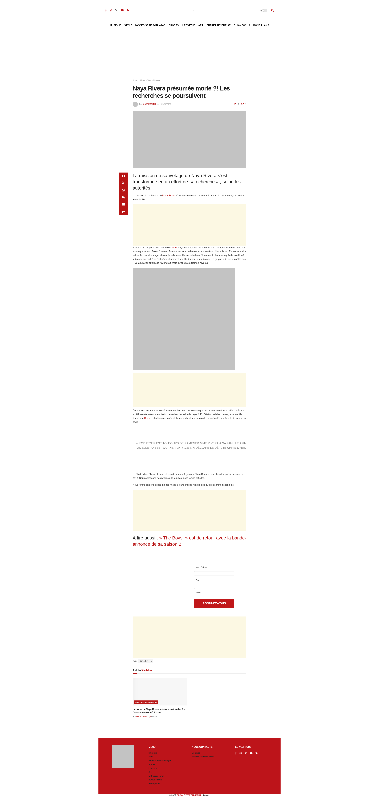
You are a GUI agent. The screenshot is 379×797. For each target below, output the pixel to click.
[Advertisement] (189, 55)
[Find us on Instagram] (111, 10)
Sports (174, 25)
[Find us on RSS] (128, 10)
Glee (174, 247)
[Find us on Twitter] (116, 10)
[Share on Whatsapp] (123, 190)
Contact (196, 753)
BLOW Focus (242, 25)
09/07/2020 (166, 104)
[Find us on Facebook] (106, 10)
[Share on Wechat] (123, 197)
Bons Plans (261, 25)
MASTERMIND (149, 104)
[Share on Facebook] (123, 176)
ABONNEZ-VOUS (214, 603)
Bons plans (154, 783)
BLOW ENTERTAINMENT (189, 795)
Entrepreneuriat (219, 25)
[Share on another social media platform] (123, 211)
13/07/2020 (155, 717)
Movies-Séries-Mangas (150, 25)
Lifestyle (188, 25)
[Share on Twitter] (123, 183)
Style (128, 25)
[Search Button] (272, 10)
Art (200, 25)
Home (135, 80)
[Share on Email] (123, 204)
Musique (115, 25)
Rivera (147, 418)
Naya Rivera (168, 195)
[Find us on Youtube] (122, 10)
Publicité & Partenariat (203, 756)
